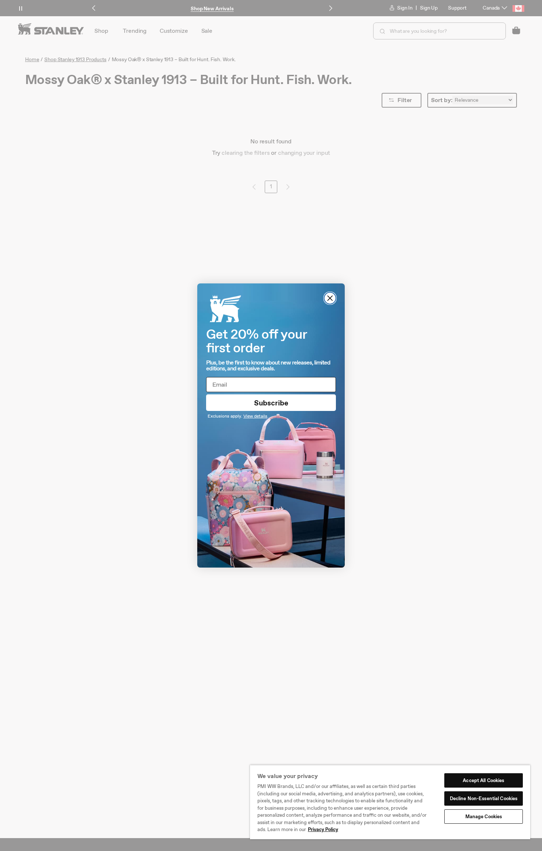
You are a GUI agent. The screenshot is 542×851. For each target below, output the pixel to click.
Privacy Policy (323, 829)
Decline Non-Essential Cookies (484, 798)
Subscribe (271, 402)
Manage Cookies (483, 816)
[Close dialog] (330, 298)
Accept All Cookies (483, 780)
